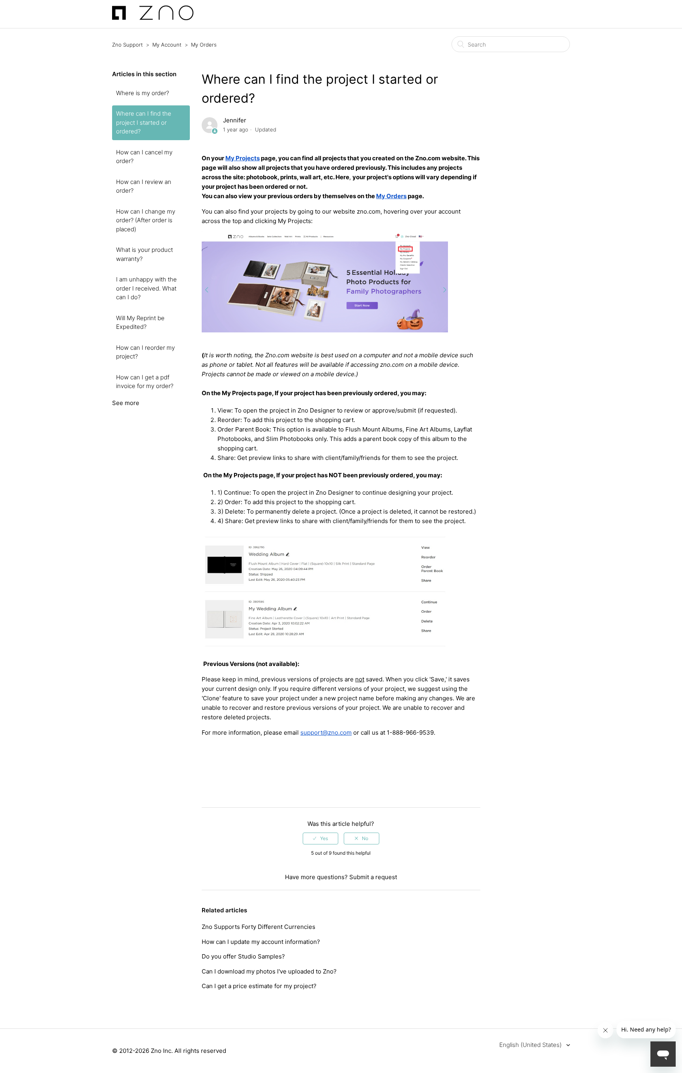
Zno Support (127, 44)
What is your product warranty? (144, 254)
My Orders (204, 44)
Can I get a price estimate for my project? (259, 986)
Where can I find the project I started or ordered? (143, 122)
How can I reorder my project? (145, 352)
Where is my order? (142, 93)
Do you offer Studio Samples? (243, 956)
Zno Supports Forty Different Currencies (258, 926)
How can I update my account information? (261, 941)
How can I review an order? (143, 186)
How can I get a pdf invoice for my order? (144, 381)
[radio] (320, 838)
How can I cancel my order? (144, 156)
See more (125, 403)
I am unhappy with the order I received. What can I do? (146, 288)
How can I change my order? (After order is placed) (145, 220)
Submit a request (373, 877)
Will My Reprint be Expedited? (140, 322)
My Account (167, 44)
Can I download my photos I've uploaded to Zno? (269, 971)
